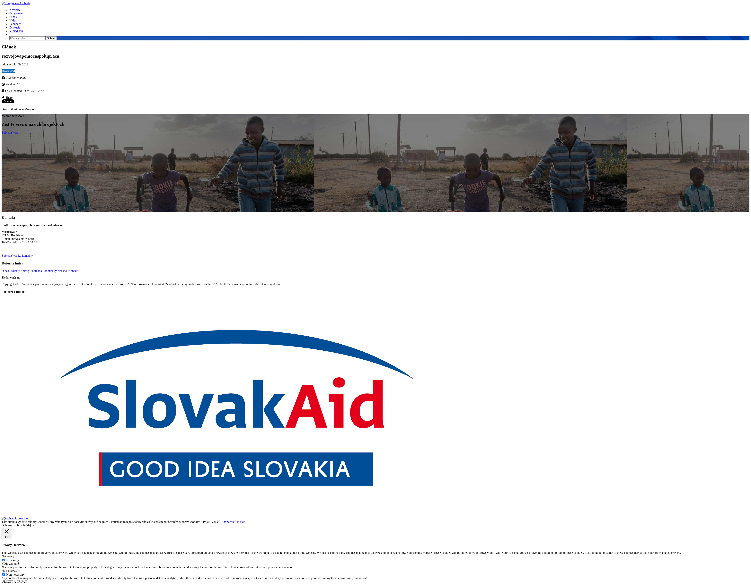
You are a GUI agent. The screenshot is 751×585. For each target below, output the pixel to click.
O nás (5, 270)
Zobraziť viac (10, 132)
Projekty (15, 270)
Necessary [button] (8, 556)
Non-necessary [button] (11, 570)
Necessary (12, 560)
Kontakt (73, 270)
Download (8, 71)
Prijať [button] (206, 521)
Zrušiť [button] (216, 521)
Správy (25, 270)
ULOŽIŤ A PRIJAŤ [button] (14, 581)
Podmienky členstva (55, 270)
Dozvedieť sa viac (234, 521)
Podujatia (36, 270)
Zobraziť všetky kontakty (17, 255)
